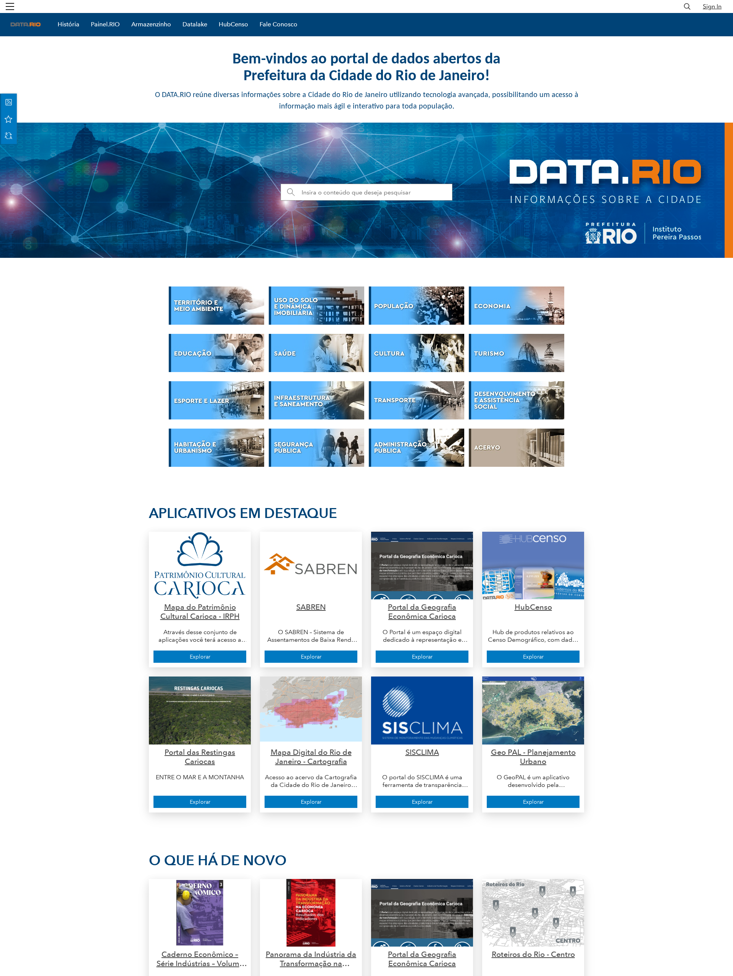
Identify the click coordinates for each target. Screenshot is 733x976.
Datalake (194, 24)
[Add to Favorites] (8, 118)
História (68, 24)
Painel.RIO (105, 24)
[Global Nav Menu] (10, 6)
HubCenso (233, 24)
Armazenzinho (151, 24)
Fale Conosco (278, 24)
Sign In (712, 6)
